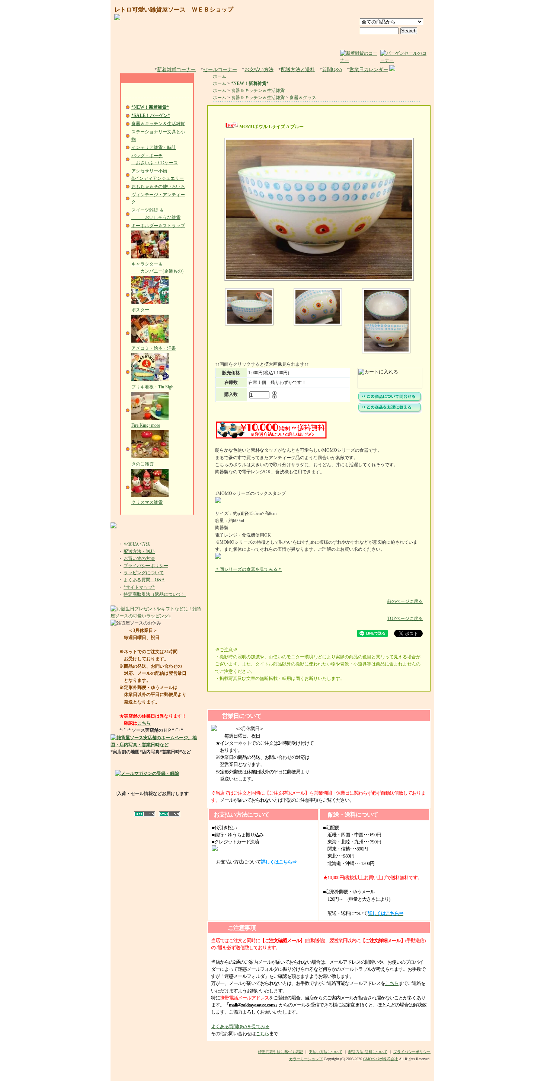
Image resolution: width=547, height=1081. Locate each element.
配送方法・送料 (139, 551)
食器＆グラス (303, 97)
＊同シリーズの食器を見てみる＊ (248, 569)
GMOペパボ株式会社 (380, 1059)
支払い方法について (325, 1052)
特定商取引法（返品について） (155, 594)
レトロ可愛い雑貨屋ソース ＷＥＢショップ (173, 9)
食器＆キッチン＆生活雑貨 (158, 123)
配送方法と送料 (298, 69)
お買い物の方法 (139, 558)
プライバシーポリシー (146, 565)
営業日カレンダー (368, 69)
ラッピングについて (144, 572)
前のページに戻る (405, 601)
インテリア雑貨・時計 (153, 147)
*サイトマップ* (139, 587)
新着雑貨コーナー (176, 69)
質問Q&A (332, 69)
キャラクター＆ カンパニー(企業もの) (157, 267)
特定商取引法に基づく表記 (280, 1052)
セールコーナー (220, 69)
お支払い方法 (259, 69)
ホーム (219, 76)
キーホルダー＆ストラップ (158, 225)
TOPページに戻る (405, 618)
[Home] (350, 10)
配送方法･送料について (367, 1052)
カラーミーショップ (306, 1059)
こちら (144, 723)
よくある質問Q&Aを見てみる (240, 1026)
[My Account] (381, 10)
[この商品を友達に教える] (390, 412)
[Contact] (415, 10)
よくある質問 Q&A (144, 579)
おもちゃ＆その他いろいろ (158, 186)
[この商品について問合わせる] (390, 401)
